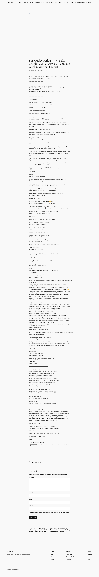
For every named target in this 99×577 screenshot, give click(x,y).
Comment (32, 477)
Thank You (62, 2)
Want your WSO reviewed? (84, 2)
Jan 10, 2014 (31, 70)
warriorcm (42, 436)
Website (31, 506)
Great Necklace (39, 2)
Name (31, 493)
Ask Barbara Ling (28, 2)
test (56, 2)
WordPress (16, 569)
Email (31, 499)
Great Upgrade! (49, 2)
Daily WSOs (10, 2)
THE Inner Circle (71, 2)
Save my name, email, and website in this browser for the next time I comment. (49, 513)
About (20, 2)
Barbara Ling (40, 70)
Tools (46, 70)
